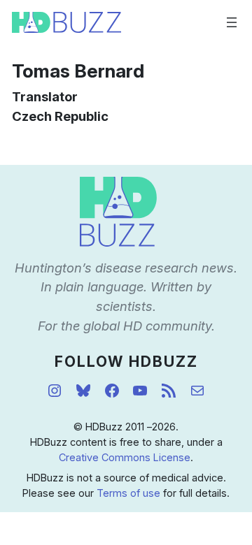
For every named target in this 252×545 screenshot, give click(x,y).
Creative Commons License (124, 457)
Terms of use (128, 493)
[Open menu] (231, 22)
